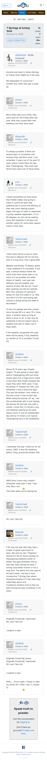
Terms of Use (26, 754)
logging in (25, 722)
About (41, 13)
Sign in (6, 5)
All (14, 19)
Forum (22, 13)
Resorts (14, 13)
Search (31, 19)
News (5, 13)
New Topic (21, 19)
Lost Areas (31, 13)
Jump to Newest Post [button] (16, 40)
